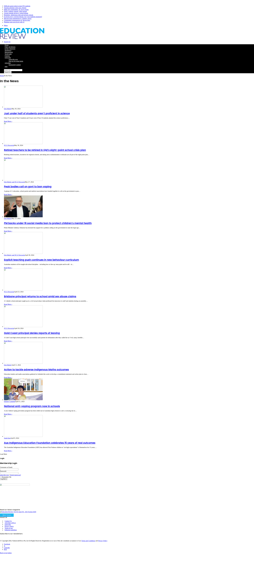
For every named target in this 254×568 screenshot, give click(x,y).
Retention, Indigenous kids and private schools (18, 15)
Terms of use (9, 528)
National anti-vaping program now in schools (32, 406)
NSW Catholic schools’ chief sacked (15, 11)
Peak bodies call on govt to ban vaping (27, 186)
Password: (3, 471)
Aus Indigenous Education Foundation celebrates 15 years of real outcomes (49, 442)
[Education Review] (22, 38)
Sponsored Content (15, 65)
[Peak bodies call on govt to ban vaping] (23, 180)
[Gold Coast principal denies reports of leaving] (23, 326)
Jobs (6, 66)
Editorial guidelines (11, 530)
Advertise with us (10, 523)
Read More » (8, 121)
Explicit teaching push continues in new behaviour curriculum (41, 259)
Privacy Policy (9, 526)
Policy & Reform (10, 47)
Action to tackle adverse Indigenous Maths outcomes (36, 369)
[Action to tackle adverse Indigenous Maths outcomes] (23, 363)
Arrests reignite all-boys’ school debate (16, 13)
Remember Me (6, 477)
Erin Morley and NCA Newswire (14, 182)
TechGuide (8, 54)
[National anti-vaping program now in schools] (23, 400)
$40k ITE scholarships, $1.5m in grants (16, 9)
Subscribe (8, 57)
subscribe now (4, 475)
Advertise (8, 63)
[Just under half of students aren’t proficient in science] (23, 107)
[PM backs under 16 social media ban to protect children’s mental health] (23, 217)
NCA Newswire (9, 145)
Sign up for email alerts (16, 61)
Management (9, 52)
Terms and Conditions (88, 541)
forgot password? (15, 475)
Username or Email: (6, 467)
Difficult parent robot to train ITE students (17, 6)
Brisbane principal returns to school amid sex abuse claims (40, 296)
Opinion (7, 56)
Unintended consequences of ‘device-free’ (17, 20)
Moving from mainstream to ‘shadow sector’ (18, 18)
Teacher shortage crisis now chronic (15, 8)
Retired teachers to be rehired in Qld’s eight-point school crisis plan (45, 150)
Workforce (8, 50)
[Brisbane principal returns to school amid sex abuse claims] (23, 290)
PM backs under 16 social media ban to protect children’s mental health (48, 223)
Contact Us (8, 521)
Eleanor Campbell (9, 401)
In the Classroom (10, 49)
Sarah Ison (7, 438)
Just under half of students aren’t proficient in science (37, 113)
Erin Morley (8, 109)
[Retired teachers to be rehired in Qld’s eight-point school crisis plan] (23, 143)
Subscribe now (13, 59)
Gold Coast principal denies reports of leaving (32, 333)
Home (2, 76)
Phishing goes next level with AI (14, 22)
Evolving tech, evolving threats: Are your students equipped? (23, 17)
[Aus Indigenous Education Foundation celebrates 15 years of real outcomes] (23, 436)
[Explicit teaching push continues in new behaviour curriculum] (23, 253)
